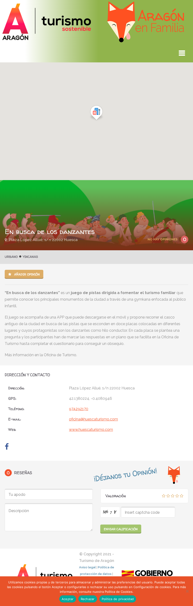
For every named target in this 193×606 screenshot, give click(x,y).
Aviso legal (87, 567)
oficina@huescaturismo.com (93, 419)
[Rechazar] (187, 591)
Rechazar (88, 599)
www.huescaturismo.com (91, 429)
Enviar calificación (121, 529)
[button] (96, 113)
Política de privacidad (118, 599)
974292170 (78, 409)
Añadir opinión (26, 274)
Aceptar (68, 599)
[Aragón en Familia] (94, 41)
